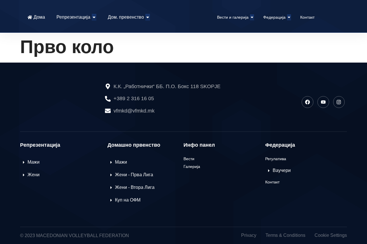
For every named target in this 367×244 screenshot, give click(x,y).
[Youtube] (323, 102)
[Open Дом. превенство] (147, 17)
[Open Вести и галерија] (252, 17)
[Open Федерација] (289, 17)
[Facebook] (307, 102)
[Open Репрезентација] (94, 17)
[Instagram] (339, 102)
